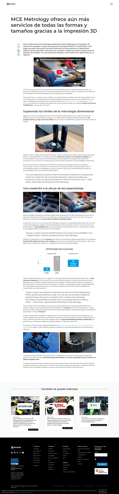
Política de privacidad (88, 486)
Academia (65, 467)
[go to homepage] (11, 4)
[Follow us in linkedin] (12, 453)
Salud (49, 460)
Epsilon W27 (36, 457)
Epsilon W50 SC (37, 451)
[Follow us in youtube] (23, 453)
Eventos (65, 455)
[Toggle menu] (111, 4)
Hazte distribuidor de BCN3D (84, 452)
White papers (66, 453)
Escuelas (50, 467)
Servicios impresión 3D (53, 457)
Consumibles (36, 462)
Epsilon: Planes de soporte (69, 471)
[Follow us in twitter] (17, 453)
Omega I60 (36, 448)
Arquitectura (51, 464)
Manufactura (51, 451)
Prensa (79, 461)
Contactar (80, 464)
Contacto (65, 469)
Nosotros (80, 457)
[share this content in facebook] (18, 54)
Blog (64, 457)
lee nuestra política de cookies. (24, 492)
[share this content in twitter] (18, 46)
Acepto (102, 491)
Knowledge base (66, 465)
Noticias (104, 425)
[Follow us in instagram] (15, 453)
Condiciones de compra (73, 486)
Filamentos (36, 465)
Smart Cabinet (36, 460)
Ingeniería (50, 448)
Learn (17, 14)
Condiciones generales (59, 486)
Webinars (65, 451)
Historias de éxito (25, 14)
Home (13, 14)
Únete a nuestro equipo (83, 459)
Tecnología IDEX (81, 454)
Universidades (51, 455)
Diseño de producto (52, 453)
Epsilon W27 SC (37, 455)
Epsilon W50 (36, 453)
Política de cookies (102, 486)
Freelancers (50, 469)
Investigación (51, 462)
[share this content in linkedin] (18, 50)
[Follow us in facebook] (20, 453)
